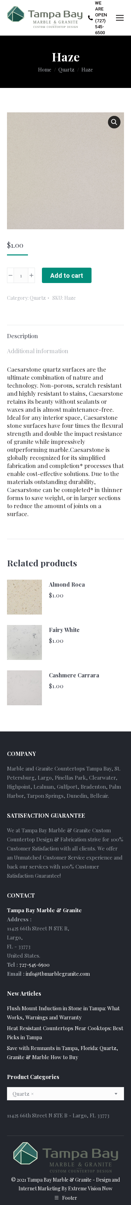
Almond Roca (67, 584)
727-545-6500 (34, 964)
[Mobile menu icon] (120, 18)
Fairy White (64, 629)
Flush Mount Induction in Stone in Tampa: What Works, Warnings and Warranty (63, 1013)
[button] (114, 122)
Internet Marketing (39, 1188)
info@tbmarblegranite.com (58, 973)
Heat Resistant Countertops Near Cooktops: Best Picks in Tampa (65, 1033)
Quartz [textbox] (23, 1093)
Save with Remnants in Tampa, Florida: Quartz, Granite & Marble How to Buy (62, 1052)
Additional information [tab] (37, 351)
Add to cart (66, 275)
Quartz (38, 298)
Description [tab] (22, 336)
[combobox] (65, 1093)
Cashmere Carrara (74, 675)
